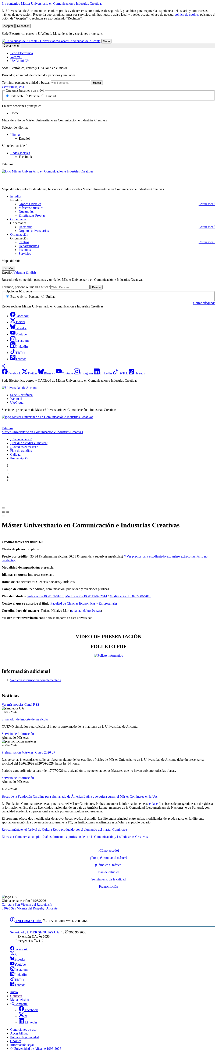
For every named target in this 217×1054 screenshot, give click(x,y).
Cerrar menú (11, 45)
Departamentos (29, 246)
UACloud (17, 402)
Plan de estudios (108, 872)
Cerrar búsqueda (13, 87)
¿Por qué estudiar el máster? (108, 857)
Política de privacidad (24, 1037)
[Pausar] (7, 512)
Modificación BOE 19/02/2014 (86, 596)
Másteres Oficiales (31, 208)
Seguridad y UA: (35, 932)
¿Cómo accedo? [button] (21, 439)
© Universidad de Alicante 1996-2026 (35, 1048)
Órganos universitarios (34, 230)
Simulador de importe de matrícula (25, 719)
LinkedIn (20, 974)
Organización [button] (19, 234)
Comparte (21, 1004)
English (31, 272)
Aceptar (8, 26)
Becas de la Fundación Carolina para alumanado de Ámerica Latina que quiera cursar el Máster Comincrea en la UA (79, 796)
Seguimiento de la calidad (108, 879)
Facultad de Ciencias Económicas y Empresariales (83, 603)
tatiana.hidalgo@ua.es (86, 610)
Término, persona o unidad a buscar (26, 82)
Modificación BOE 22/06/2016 (130, 596)
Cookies (15, 1041)
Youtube (20, 964)
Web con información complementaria (35, 680)
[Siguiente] (3, 515)
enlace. (154, 803)
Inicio (14, 992)
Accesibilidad (19, 1033)
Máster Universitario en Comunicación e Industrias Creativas (42, 182)
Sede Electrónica (21, 395)
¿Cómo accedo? (108, 850)
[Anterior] (3, 508)
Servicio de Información (18, 734)
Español (8, 268)
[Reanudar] (3, 512)
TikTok (19, 980)
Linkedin (30, 1022)
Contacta (16, 996)
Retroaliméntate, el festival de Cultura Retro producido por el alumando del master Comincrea (64, 829)
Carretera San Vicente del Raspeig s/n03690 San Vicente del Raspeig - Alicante (29, 906)
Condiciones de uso (23, 1029)
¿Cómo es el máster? (108, 865)
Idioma (15, 134)
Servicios (25, 253)
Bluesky (19, 959)
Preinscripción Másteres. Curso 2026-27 (28, 752)
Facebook (21, 949)
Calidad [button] (15, 454)
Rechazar (23, 26)
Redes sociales (20, 153)
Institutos (25, 250)
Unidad (50, 96)
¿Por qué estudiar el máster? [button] (28, 443)
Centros (24, 242)
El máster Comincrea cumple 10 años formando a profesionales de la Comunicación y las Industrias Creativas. (75, 836)
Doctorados (26, 211)
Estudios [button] (16, 196)
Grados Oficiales (30, 204)
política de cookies (186, 14)
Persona (34, 96)
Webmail (16, 398)
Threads (19, 985)
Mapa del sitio (19, 999)
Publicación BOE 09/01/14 (45, 596)
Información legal (22, 1045)
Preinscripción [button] (19, 458)
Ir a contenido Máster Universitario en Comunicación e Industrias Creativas (52, 3)
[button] (3, 366)
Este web (17, 96)
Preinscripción (108, 886)
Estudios (7, 428)
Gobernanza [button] (18, 219)
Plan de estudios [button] (21, 450)
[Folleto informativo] (108, 655)
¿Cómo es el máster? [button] (24, 447)
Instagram (21, 969)
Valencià (19, 272)
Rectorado (25, 227)
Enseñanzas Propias (32, 215)
